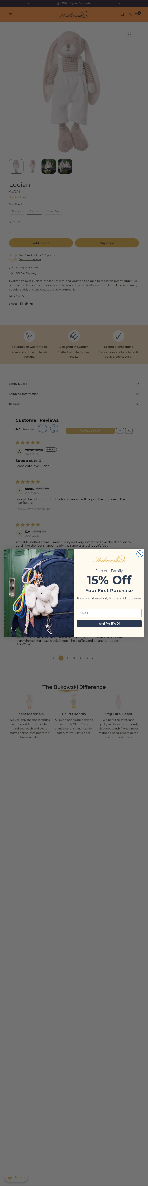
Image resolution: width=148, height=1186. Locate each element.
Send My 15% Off (109, 623)
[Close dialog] (140, 554)
